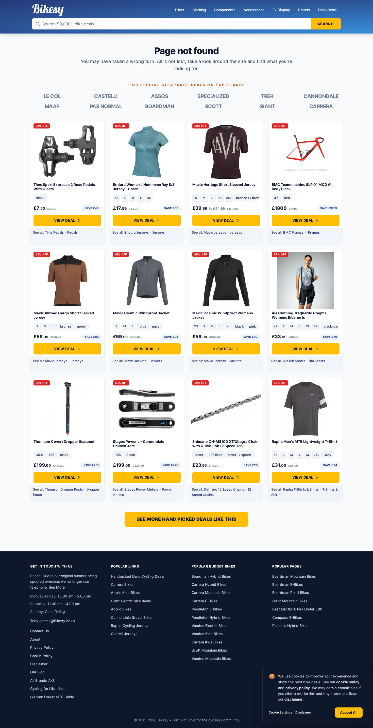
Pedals (72, 232)
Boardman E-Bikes (287, 584)
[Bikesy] (48, 10)
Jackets (156, 361)
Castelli (105, 96)
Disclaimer (303, 712)
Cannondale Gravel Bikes (131, 617)
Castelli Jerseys (124, 634)
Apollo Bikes (121, 609)
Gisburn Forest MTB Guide (52, 697)
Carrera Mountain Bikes (211, 592)
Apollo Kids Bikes (125, 592)
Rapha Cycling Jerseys (130, 625)
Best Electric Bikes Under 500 (297, 609)
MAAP (52, 106)
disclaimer (293, 699)
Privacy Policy (42, 647)
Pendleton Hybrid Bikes (211, 617)
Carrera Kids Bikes (207, 642)
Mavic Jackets (135, 361)
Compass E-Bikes (287, 617)
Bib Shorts (317, 361)
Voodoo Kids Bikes (207, 634)
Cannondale (320, 96)
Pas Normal (106, 106)
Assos (159, 96)
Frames (314, 232)
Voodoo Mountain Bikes (211, 658)
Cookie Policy (41, 656)
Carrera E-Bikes (205, 601)
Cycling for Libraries (47, 688)
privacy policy (297, 688)
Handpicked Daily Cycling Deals (137, 576)
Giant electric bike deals (131, 601)
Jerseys (158, 232)
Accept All (349, 712)
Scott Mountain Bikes (209, 650)
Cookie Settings (280, 712)
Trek (267, 96)
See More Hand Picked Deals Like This (186, 519)
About (35, 639)
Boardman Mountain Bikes (294, 576)
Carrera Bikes (122, 584)
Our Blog (37, 672)
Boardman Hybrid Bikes (211, 576)
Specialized (213, 96)
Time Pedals (54, 232)
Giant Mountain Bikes (290, 601)
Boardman (159, 106)
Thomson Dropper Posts (64, 489)
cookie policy (347, 682)
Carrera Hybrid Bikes (209, 584)
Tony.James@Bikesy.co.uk (52, 621)
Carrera (321, 106)
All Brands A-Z (42, 680)
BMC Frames (293, 232)
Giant (267, 106)
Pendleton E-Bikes (207, 609)
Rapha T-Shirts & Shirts (301, 489)
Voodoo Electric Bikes (210, 625)
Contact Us (39, 631)
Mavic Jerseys (215, 232)
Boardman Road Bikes (290, 592)
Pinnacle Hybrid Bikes (290, 625)
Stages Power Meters (141, 489)
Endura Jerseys (136, 232)
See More (57, 587)
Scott (213, 106)
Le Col (52, 96)
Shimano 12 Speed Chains (224, 489)
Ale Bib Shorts (294, 361)
